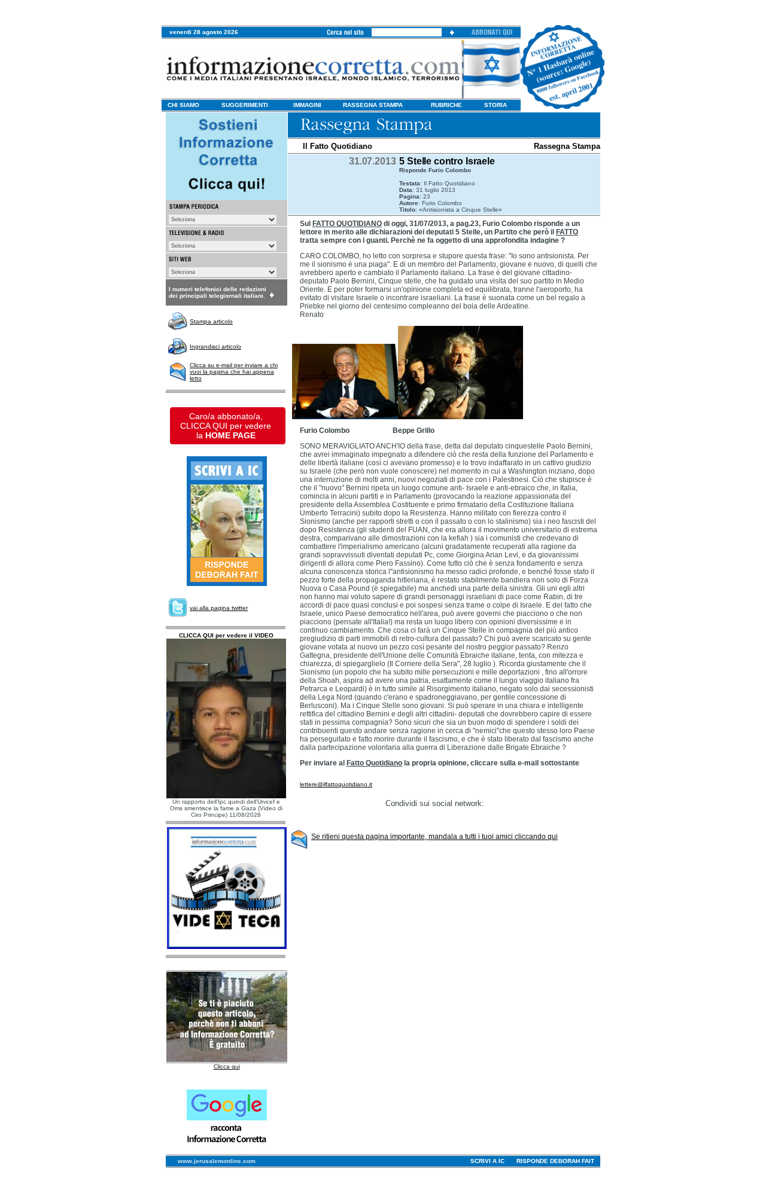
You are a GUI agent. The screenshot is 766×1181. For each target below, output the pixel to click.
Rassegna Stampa (567, 146)
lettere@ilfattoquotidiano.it (336, 784)
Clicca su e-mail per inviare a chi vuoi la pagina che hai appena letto (234, 372)
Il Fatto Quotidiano (337, 146)
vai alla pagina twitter (219, 608)
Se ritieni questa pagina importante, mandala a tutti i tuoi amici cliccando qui (434, 836)
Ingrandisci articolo (215, 346)
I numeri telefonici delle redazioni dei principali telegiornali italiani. (217, 292)
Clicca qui (227, 1066)
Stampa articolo (211, 321)
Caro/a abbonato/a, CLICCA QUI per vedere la (225, 425)
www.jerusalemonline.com (217, 1161)
